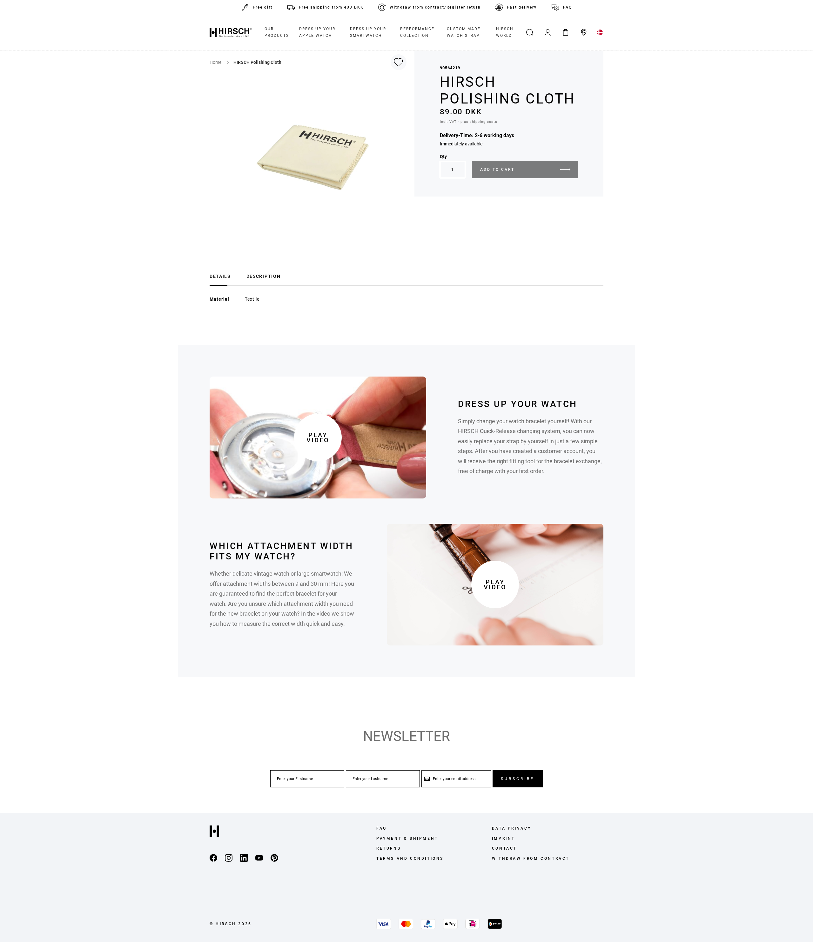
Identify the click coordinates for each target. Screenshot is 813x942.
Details (220, 276)
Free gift (262, 7)
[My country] (600, 32)
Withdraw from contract (530, 858)
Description (263, 276)
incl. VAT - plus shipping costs (468, 122)
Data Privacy (511, 828)
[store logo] (231, 32)
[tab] (220, 275)
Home (216, 62)
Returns (388, 848)
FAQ (567, 7)
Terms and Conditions (410, 858)
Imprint (503, 838)
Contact (504, 848)
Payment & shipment (407, 838)
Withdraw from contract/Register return (435, 7)
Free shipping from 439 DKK (331, 7)
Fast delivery (522, 7)
